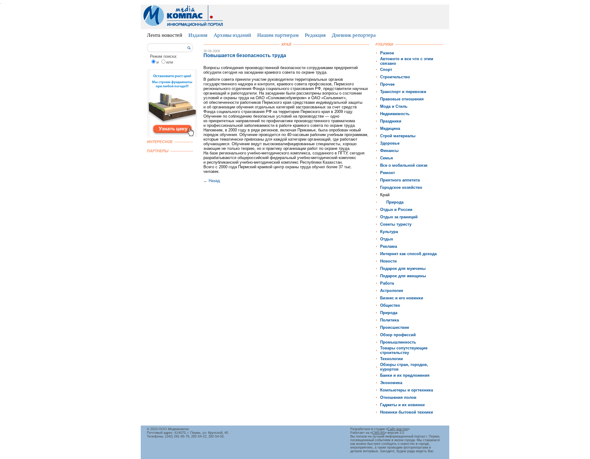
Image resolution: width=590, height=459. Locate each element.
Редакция (315, 35)
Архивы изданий (232, 35)
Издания (197, 35)
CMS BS (378, 432)
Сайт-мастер (397, 429)
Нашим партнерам (278, 35)
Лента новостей (164, 35)
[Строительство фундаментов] (172, 136)
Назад (214, 180)
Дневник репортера (354, 35)
